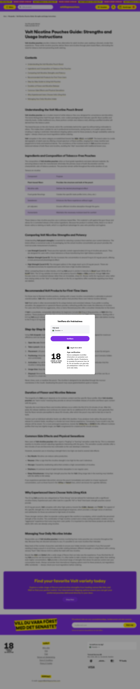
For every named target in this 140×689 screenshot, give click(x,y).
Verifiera (70, 339)
